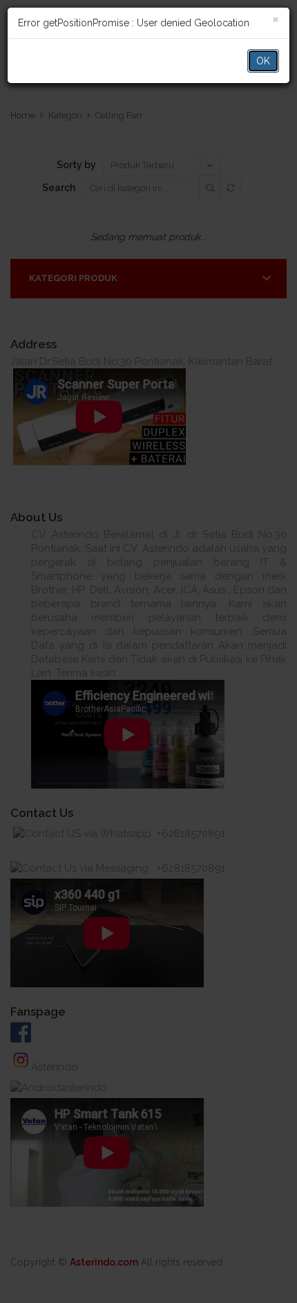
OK (263, 60)
